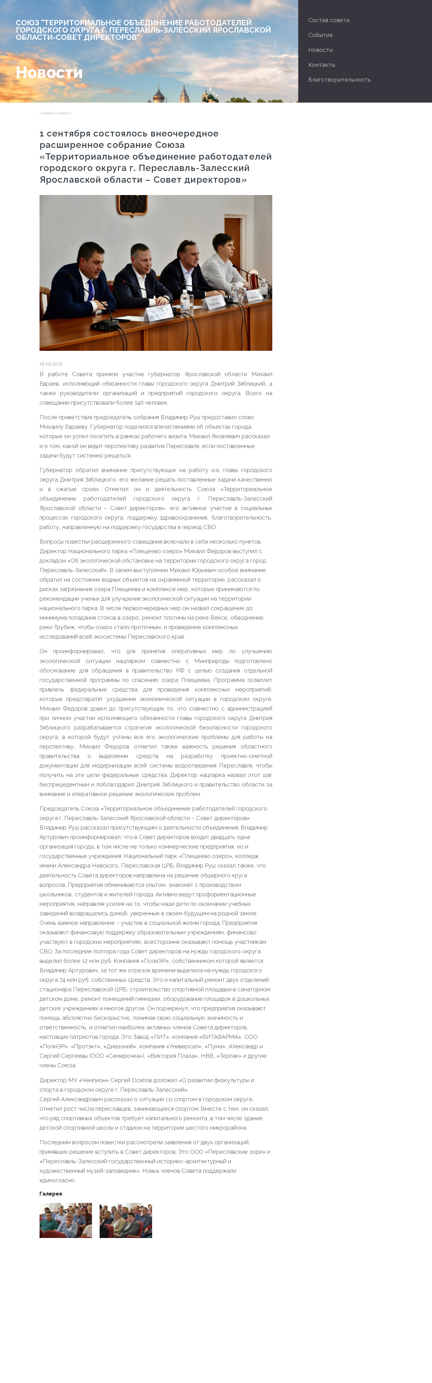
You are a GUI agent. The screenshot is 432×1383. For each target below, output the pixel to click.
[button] (66, 1220)
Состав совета (328, 20)
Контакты (321, 64)
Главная (47, 113)
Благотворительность (339, 79)
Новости (320, 50)
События (320, 35)
